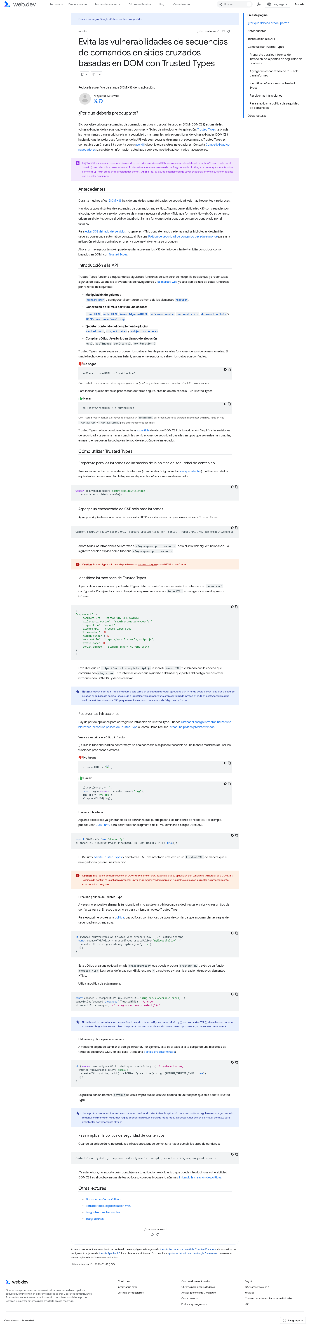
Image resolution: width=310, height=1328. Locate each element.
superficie (143, 430)
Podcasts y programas (193, 1304)
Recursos (55, 4)
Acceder (300, 4)
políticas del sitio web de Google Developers (193, 1253)
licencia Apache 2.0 (109, 1253)
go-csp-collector (190, 471)
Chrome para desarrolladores (198, 1287)
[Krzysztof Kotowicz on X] (96, 102)
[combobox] (235, 4)
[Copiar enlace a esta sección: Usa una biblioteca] (106, 812)
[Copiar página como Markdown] (94, 75)
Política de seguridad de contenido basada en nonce (183, 236)
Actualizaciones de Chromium (198, 1292)
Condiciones (11, 1320)
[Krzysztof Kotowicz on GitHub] (101, 102)
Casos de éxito (181, 4)
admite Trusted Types (108, 857)
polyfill (140, 144)
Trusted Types (206, 129)
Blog (162, 4)
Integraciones (95, 1219)
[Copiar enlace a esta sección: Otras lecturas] (109, 1189)
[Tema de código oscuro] (225, 369)
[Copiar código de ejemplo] (229, 369)
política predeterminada (159, 1052)
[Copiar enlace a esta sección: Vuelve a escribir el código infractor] (129, 737)
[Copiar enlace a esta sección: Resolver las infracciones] (122, 714)
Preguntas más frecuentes (103, 1212)
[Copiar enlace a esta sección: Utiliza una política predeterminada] (127, 1039)
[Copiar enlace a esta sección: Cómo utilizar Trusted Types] (136, 452)
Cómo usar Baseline (140, 4)
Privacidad (28, 1320)
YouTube (249, 1292)
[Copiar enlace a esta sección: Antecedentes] (108, 189)
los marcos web (167, 282)
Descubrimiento (78, 4)
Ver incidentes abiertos (131, 1292)
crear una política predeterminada (192, 727)
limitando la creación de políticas (200, 1177)
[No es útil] (229, 31)
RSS (247, 1304)
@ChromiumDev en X (257, 1287)
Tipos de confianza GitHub (103, 1199)
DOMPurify (102, 825)
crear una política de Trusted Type (115, 727)
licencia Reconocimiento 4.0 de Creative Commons (188, 1249)
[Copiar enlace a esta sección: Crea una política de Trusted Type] (125, 897)
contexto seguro (147, 564)
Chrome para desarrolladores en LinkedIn (268, 1298)
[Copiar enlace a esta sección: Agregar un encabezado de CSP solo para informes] (166, 509)
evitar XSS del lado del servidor (105, 231)
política (119, 917)
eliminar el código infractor (198, 722)
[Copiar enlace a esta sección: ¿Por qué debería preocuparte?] (141, 113)
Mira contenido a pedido (127, 19)
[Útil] (223, 31)
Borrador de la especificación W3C (108, 1206)
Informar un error (127, 1287)
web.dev (83, 31)
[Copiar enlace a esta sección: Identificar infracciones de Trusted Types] (149, 578)
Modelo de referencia (107, 4)
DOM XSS (115, 201)
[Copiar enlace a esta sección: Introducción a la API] (121, 266)
